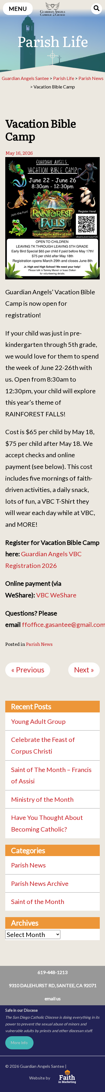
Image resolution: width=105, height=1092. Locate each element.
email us (53, 998)
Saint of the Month (37, 901)
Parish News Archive (40, 883)
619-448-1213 (52, 972)
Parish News (39, 644)
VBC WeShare (56, 595)
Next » (84, 669)
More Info (19, 1042)
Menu (18, 8)
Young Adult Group (38, 721)
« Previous (27, 669)
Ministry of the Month (42, 799)
